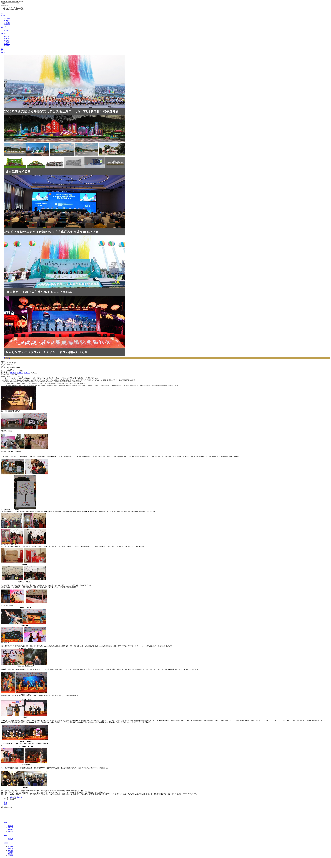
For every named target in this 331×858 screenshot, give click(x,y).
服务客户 (3, 50)
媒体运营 (7, 40)
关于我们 (3, 15)
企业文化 (7, 20)
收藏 (5, 802)
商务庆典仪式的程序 (16, 797)
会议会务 (7, 36)
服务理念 (7, 22)
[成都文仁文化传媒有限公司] (13, 12)
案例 (2, 49)
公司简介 (7, 18)
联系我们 (3, 52)
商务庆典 (7, 38)
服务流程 (7, 24)
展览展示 (7, 44)
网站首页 (13, 373)
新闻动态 (7, 30)
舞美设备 (7, 45)
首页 (2, 13)
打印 (5, 804)
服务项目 (3, 33)
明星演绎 (7, 42)
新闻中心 (3, 27)
